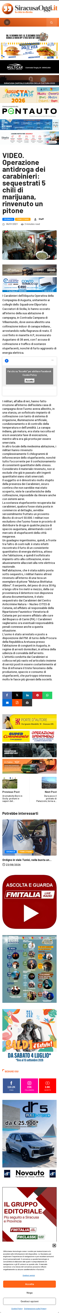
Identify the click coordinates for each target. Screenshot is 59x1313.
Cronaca (8, 219)
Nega (30, 1292)
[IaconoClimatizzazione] (29, 284)
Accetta (29, 1284)
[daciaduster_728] (29, 269)
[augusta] (29, 94)
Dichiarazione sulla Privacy (35, 1309)
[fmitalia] (29, 124)
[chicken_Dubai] (29, 50)
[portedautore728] (29, 721)
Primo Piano (23, 219)
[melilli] (29, 968)
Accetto (30, 380)
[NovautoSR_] (29, 1140)
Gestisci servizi (29, 1275)
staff (41, 219)
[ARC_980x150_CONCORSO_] (29, 36)
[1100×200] (29, 80)
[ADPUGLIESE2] (29, 766)
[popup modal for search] (51, 22)
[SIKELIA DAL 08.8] (29, 138)
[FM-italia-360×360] (29, 901)
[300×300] (29, 1035)
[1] (29, 1227)
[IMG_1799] (29, 736)
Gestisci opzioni (30, 1301)
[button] (54, 1245)
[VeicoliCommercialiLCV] (29, 66)
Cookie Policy (16, 1309)
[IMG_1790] (29, 111)
